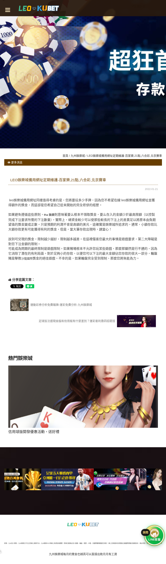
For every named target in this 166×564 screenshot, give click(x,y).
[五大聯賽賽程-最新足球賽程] (31, 479)
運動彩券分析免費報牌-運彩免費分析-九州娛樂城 (61, 304)
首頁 (65, 155)
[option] (83, 397)
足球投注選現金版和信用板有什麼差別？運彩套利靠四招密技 (77, 320)
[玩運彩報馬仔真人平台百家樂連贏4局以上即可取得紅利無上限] (83, 524)
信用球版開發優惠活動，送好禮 (83, 416)
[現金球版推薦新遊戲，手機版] (137, 479)
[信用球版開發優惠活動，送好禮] (84, 479)
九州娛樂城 (78, 155)
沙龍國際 (27, 258)
